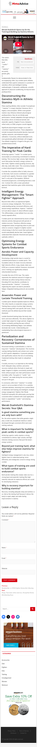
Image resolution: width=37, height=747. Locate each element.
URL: (18, 61)
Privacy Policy (12, 731)
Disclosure (13, 733)
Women (4, 681)
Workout (5, 26)
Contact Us (23, 733)
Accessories (6, 660)
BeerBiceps (28, 59)
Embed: (17, 67)
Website (4, 568)
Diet (3, 663)
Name (4, 547)
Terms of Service (24, 731)
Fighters (4, 667)
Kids (3, 671)
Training (4, 674)
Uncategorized (6, 678)
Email (4, 558)
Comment (5, 520)
